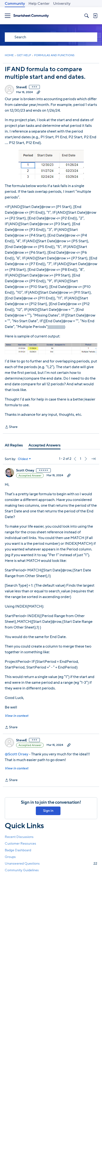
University (61, 3)
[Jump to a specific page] (93, 459)
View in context (16, 715)
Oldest (23, 459)
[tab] (14, 445)
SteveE (21, 87)
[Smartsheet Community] (31, 16)
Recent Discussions (19, 837)
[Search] (86, 15)
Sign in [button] (48, 810)
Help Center (39, 3)
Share (11, 427)
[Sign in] (95, 15)
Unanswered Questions (51, 863)
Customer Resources (20, 843)
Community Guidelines (22, 870)
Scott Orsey (25, 470)
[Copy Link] (38, 92)
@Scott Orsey (16, 754)
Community (15, 3)
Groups (10, 857)
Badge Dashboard (18, 850)
